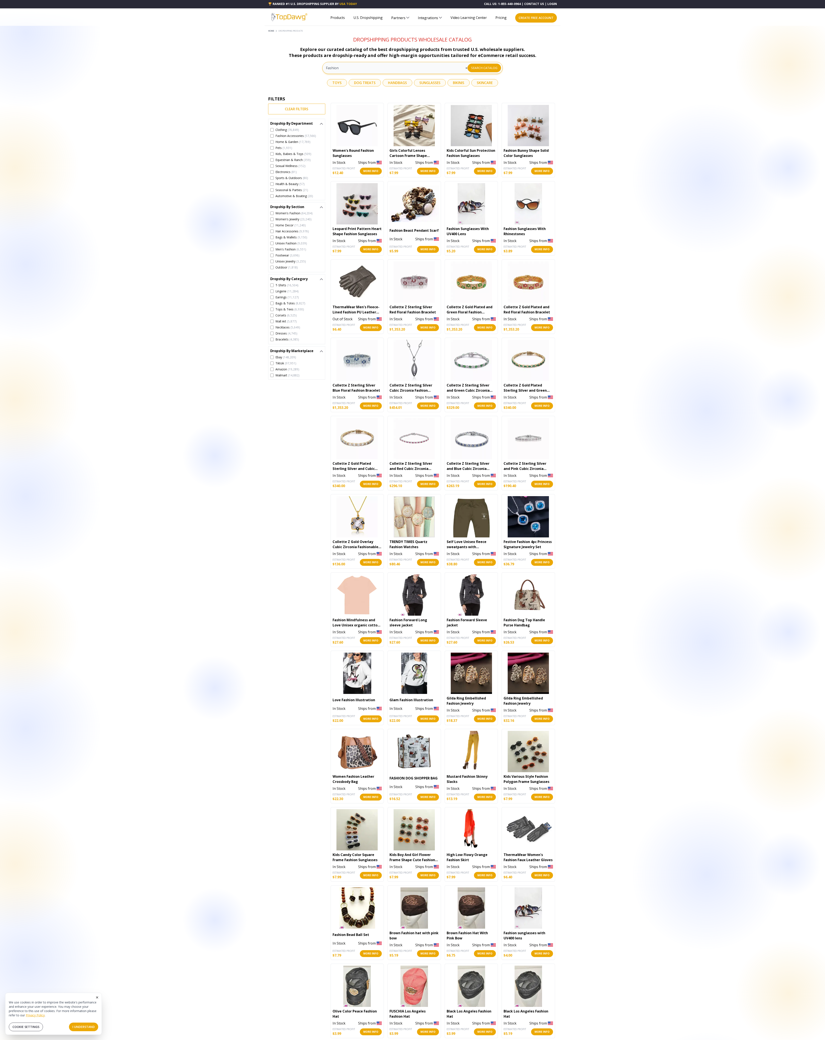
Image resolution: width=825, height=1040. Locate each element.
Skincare (485, 82)
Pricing (501, 17)
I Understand (83, 1027)
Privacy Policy (35, 1015)
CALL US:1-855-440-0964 (502, 4)
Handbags (397, 82)
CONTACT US (534, 4)
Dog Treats (365, 82)
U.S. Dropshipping (368, 17)
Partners (398, 17)
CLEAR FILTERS (296, 109)
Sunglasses (429, 82)
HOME (271, 30)
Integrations (428, 17)
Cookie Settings (25, 1027)
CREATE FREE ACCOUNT (536, 18)
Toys (337, 82)
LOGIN (552, 4)
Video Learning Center (469, 17)
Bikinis (458, 82)
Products (337, 17)
